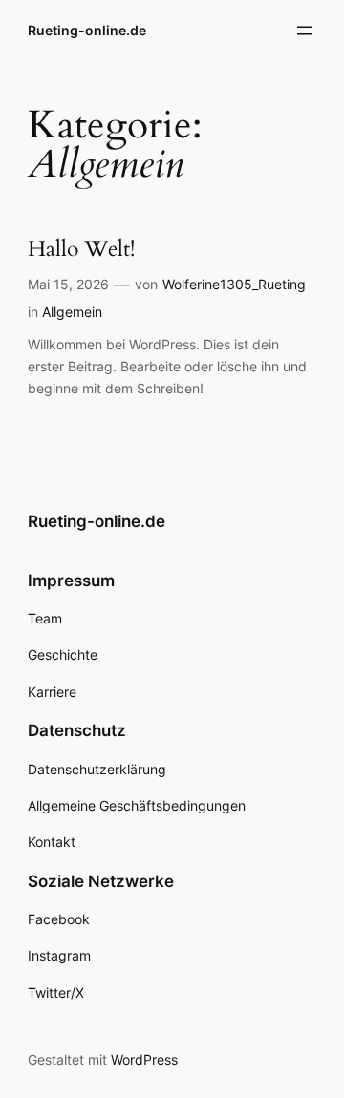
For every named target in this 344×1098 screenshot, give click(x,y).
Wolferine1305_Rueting (234, 284)
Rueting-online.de (87, 30)
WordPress (144, 1059)
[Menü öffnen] (304, 30)
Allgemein (72, 312)
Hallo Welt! (81, 250)
